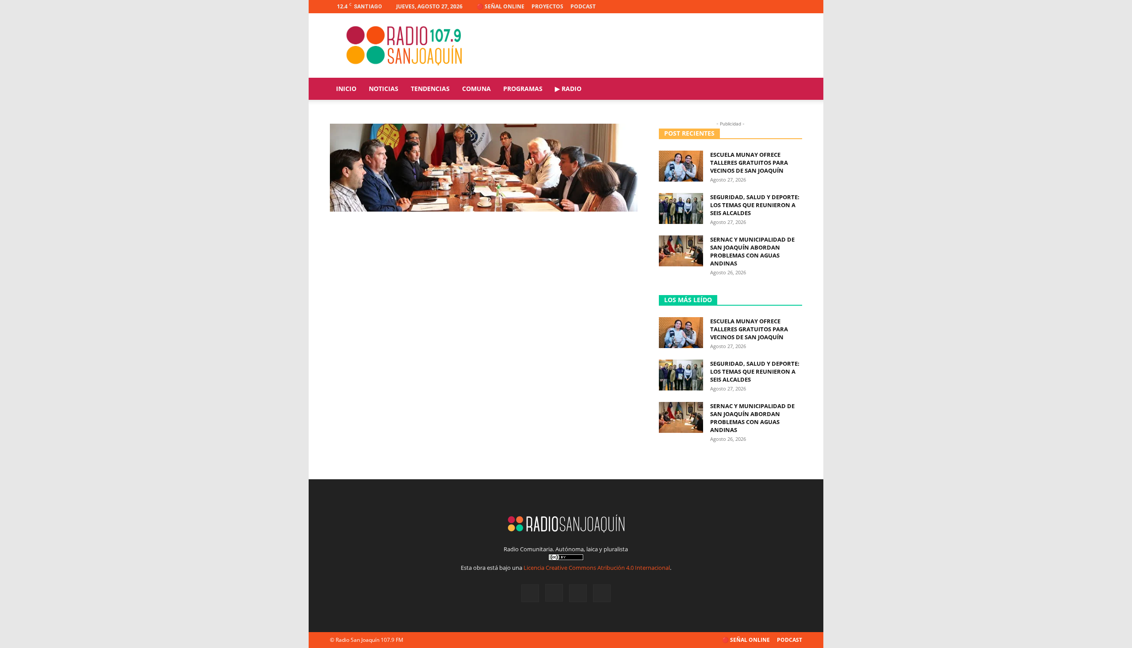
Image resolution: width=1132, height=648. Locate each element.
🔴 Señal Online (500, 6)
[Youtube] (795, 6)
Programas (523, 88)
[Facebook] (751, 6)
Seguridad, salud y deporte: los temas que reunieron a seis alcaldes (754, 205)
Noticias (383, 88)
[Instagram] (766, 6)
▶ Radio (568, 88)
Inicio (346, 88)
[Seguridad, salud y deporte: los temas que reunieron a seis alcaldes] (681, 208)
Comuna (476, 88)
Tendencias (430, 88)
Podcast (583, 6)
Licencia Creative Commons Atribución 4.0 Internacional (597, 568)
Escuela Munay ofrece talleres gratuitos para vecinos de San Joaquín (749, 162)
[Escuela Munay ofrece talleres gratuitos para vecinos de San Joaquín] (681, 166)
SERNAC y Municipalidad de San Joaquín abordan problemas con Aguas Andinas (752, 251)
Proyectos (547, 6)
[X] (781, 6)
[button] (791, 89)
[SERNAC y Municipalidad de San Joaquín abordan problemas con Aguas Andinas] (681, 250)
